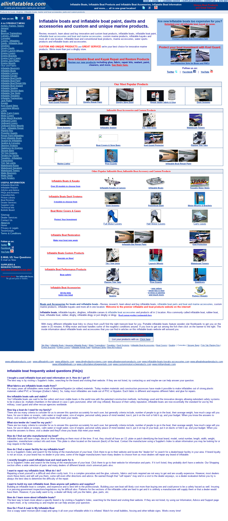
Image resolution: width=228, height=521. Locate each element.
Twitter (4, 245)
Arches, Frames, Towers (12, 26)
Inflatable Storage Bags (12, 90)
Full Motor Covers (112, 223)
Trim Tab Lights (8, 163)
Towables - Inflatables (11, 158)
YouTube (5, 252)
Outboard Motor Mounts (12, 125)
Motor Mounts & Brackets (200, 205)
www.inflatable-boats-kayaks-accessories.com (166, 361)
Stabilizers (200, 282)
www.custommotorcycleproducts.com (132, 364)
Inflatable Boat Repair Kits (13, 83)
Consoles (5, 38)
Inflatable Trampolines (11, 98)
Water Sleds (7, 175)
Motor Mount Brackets (11, 118)
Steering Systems (9, 145)
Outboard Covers (9, 123)
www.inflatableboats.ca (64, 364)
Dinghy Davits (7, 48)
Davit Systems (203, 102)
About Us (5, 223)
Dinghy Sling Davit (125, 102)
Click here (145, 339)
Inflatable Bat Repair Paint (134, 244)
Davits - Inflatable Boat (12, 43)
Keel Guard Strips (9, 105)
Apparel (5, 28)
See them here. (120, 65)
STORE (155, 1)
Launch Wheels (156, 263)
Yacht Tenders (8, 178)
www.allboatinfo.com (43, 361)
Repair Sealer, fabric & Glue (163, 102)
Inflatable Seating (9, 88)
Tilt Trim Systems (9, 153)
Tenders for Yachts (10, 155)
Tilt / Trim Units (149, 128)
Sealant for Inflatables (11, 140)
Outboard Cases (9, 120)
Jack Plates (6, 100)
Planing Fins (7, 130)
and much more (156, 295)
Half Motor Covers (156, 223)
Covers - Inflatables (10, 41)
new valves (156, 288)
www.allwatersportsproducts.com (124, 361)
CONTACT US (210, 1)
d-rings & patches (156, 293)
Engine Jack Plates (10, 61)
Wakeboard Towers (10, 170)
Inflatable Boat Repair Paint (178, 164)
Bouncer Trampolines (11, 33)
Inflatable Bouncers (10, 68)
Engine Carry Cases (10, 58)
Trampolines (7, 160)
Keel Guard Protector (59, 102)
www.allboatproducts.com (18, 361)
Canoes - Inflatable (10, 36)
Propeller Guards (9, 133)
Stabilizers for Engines (12, 148)
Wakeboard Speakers (11, 168)
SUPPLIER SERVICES (192, 1)
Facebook (6, 248)
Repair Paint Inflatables (12, 135)
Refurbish (170, 24)
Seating (172, 345)
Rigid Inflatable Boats (11, 138)
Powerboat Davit (156, 205)
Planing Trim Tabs (199, 145)
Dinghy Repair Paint (92, 102)
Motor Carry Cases (10, 113)
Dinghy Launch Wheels (12, 51)
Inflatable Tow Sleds (10, 93)
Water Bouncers (8, 173)
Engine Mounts (8, 63)
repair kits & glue (156, 290)
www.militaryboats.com (164, 364)
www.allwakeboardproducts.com (206, 361)
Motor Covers (7, 115)
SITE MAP (223, 1)
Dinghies (5, 46)
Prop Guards (111, 164)
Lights (4, 110)
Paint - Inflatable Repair (12, 128)
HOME (146, 1)
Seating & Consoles (10, 143)
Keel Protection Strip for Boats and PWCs (190, 63)
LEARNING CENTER (171, 1)
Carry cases (200, 223)
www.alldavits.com (64, 361)
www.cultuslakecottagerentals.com (94, 364)
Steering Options (63, 145)
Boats (3, 31)
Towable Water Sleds (199, 188)
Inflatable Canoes (9, 73)
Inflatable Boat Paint (10, 80)
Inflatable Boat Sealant (12, 85)
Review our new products (82, 62)
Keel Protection (200, 244)
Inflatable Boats (8, 71)
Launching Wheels (10, 108)
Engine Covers (8, 53)
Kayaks (4, 103)
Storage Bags (7, 150)
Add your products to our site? (16, 269)
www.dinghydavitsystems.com (91, 361)
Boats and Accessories (52, 304)
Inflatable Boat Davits (11, 78)
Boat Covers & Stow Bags (108, 145)
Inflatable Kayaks (9, 76)
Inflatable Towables (10, 95)
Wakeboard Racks (10, 165)
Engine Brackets (9, 56)
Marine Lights (63, 164)
